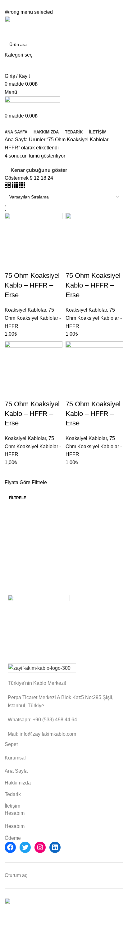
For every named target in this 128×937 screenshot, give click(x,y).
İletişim (12, 806)
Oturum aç (16, 875)
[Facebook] (10, 847)
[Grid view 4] (22, 186)
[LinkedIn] (55, 847)
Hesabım (15, 826)
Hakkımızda (18, 782)
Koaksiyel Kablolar (25, 310)
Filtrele (17, 498)
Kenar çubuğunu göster (39, 170)
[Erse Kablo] (39, 626)
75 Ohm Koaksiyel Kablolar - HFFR (33, 317)
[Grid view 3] (15, 186)
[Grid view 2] (8, 186)
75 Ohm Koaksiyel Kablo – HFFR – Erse (32, 285)
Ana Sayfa (17, 139)
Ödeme (13, 838)
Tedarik (13, 794)
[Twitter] (25, 847)
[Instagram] (40, 847)
